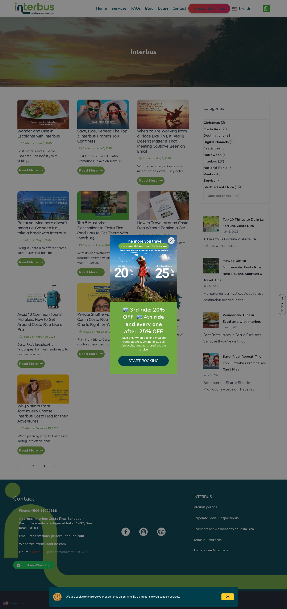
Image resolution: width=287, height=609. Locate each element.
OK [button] (228, 597)
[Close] (171, 240)
